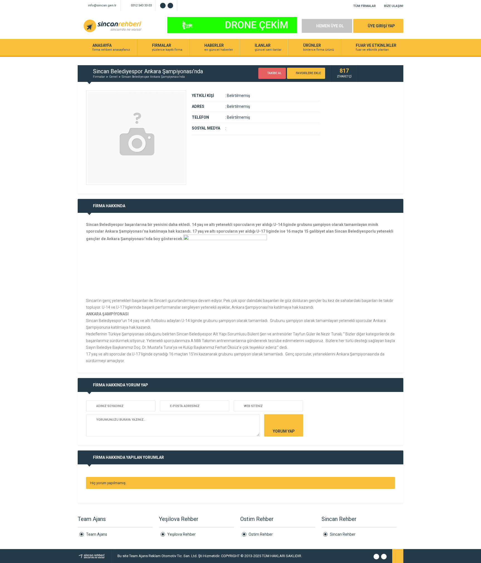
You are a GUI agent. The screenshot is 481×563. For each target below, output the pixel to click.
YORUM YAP (284, 431)
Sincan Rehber (342, 534)
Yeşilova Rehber (181, 534)
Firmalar (99, 77)
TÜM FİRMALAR (364, 6)
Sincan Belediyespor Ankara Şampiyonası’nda (153, 77)
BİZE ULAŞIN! (393, 6)
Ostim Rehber (261, 534)
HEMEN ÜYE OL (330, 26)
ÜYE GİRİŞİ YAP (381, 26)
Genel (113, 77)
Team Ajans (96, 534)
